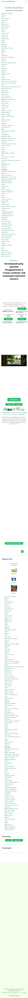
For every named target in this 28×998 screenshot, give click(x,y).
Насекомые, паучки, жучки (8, 138)
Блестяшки (4, 20)
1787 (17, 412)
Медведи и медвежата (7, 125)
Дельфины (4, 46)
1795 (15, 414)
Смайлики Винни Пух (7, 212)
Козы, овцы (4, 94)
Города (3, 40)
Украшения (4, 232)
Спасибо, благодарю (6, 225)
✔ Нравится (18, 404)
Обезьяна (3, 142)
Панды (3, 149)
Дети (2, 53)
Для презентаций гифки (7, 57)
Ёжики (3, 66)
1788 (19, 412)
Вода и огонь (4, 27)
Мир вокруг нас (5, 127)
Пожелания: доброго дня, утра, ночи (11, 160)
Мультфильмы (5, 134)
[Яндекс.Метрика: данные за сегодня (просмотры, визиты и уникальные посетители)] (14, 996)
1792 (7, 414)
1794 (12, 414)
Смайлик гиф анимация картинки (10, 417)
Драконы (3, 61)
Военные (3, 29)
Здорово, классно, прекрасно (9, 81)
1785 (11, 412)
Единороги (4, 64)
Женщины (4, 68)
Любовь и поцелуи (6, 110)
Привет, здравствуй (6, 175)
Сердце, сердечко (6, 208)
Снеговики (4, 219)
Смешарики (4, 217)
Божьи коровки (5, 18)
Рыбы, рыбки (4, 201)
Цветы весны (4, 250)
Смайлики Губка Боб (6, 213)
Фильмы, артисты (6, 237)
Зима (2, 75)
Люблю (3, 108)
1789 (22, 412)
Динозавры (4, 55)
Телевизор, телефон (6, 228)
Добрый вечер (5, 38)
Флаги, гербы (4, 239)
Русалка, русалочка (6, 199)
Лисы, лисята (4, 103)
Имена (3, 85)
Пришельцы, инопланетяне (8, 178)
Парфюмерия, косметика (7, 153)
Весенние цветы (5, 26)
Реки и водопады (5, 190)
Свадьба (3, 202)
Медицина (4, 123)
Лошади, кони (5, 105)
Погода (3, 162)
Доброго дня (4, 37)
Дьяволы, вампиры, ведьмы (8, 62)
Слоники (3, 210)
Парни (3, 151)
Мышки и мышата (6, 136)
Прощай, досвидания (7, 182)
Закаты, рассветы (6, 73)
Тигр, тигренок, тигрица (7, 230)
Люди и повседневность (7, 116)
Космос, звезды (5, 96)
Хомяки (3, 243)
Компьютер (4, 90)
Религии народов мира (7, 191)
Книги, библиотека (6, 88)
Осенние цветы (5, 145)
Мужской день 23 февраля (8, 131)
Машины (3, 121)
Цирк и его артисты (6, 252)
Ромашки (3, 197)
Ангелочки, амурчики (7, 13)
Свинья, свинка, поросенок (8, 206)
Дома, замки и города (7, 48)
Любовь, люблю (5, 112)
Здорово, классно (6, 79)
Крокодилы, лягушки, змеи (8, 99)
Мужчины (4, 132)
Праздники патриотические (8, 171)
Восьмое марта (5, 33)
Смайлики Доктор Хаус (7, 215)
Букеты (3, 22)
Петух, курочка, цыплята (8, 156)
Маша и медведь (5, 120)
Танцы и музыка (5, 226)
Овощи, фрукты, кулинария (8, 143)
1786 (14, 412)
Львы (2, 118)
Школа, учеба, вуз (6, 256)
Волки (3, 31)
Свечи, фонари (5, 204)
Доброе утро (4, 35)
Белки (3, 16)
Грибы (3, 42)
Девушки (3, 44)
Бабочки (3, 15)
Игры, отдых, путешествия (8, 83)
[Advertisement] (14, 290)
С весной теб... (9, 992)
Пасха (3, 154)
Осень (3, 147)
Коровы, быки (5, 92)
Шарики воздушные (6, 254)
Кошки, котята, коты (6, 97)
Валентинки (4, 24)
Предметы (4, 173)
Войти (8, 840)
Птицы (3, 184)
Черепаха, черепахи (6, 245)
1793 (10, 414)
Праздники (4, 169)
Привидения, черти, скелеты (9, 177)
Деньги (3, 49)
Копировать (21, 308)
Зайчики (3, 72)
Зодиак (3, 77)
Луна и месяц (4, 107)
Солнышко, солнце (6, 223)
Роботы (3, 193)
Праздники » (14, 260)
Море (2, 129)
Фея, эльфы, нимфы (6, 236)
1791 (4, 414)
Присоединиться (17, 840)
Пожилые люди (5, 164)
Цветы (3, 248)
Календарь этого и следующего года (10, 86)
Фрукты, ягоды (5, 241)
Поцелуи (3, 167)
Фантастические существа (8, 234)
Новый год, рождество (7, 140)
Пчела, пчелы (5, 186)
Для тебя (3, 59)
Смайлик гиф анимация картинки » (14, 543)
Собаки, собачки (5, 221)
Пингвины (4, 158)
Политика (4, 166)
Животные (4, 70)
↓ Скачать (9, 404)
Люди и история (5, 114)
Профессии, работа (6, 180)
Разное (3, 188)
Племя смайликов (8, 1)
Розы (2, 195)
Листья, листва (5, 101)
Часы (2, 247)
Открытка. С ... (17, 992)
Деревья (3, 51)
